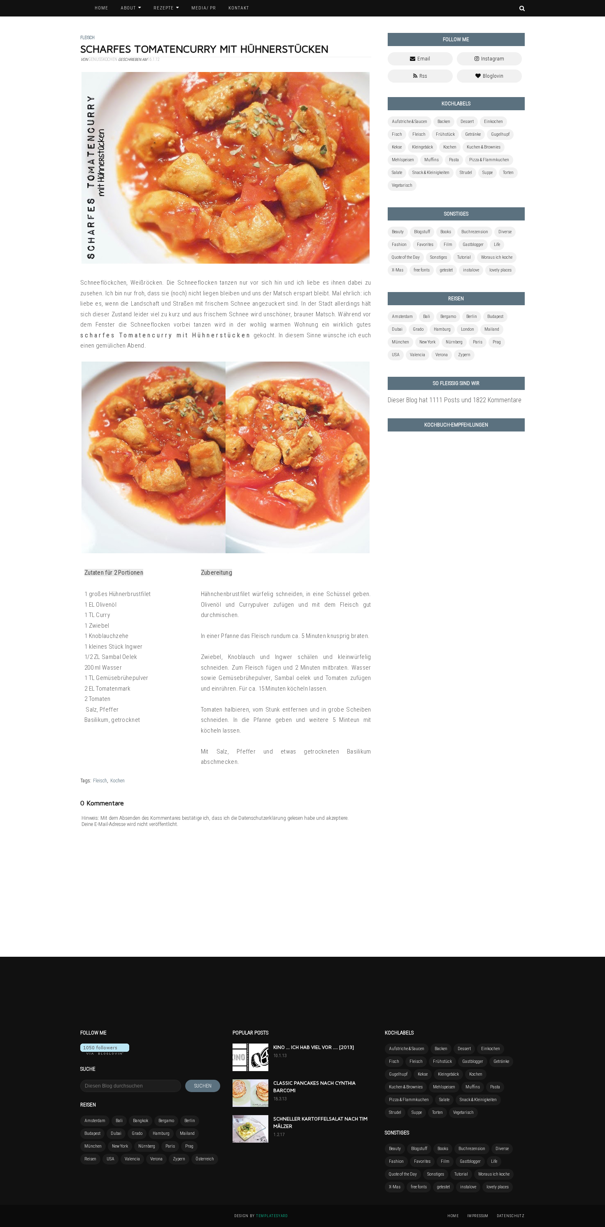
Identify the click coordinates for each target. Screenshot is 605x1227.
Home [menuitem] (101, 8)
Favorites (425, 244)
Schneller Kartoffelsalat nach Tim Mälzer (320, 1122)
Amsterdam (402, 316)
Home (453, 1216)
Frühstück (445, 134)
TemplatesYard (272, 1216)
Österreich (204, 1159)
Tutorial (464, 257)
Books (445, 231)
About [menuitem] (128, 8)
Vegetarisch (402, 185)
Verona (441, 354)
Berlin (471, 316)
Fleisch (100, 781)
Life (497, 244)
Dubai (397, 329)
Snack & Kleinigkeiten (430, 172)
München (400, 342)
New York (427, 342)
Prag (497, 342)
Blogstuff (422, 231)
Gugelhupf (500, 134)
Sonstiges (438, 257)
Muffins (431, 159)
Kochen (117, 781)
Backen (443, 121)
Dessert (467, 121)
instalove (471, 270)
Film (448, 244)
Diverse (505, 231)
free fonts (422, 270)
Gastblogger (473, 244)
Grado (418, 329)
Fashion (399, 244)
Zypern (464, 354)
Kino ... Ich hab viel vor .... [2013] (313, 1047)
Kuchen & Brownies (483, 147)
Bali (426, 316)
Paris (477, 342)
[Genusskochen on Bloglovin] (104, 1052)
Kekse (397, 147)
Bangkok (140, 1120)
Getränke (473, 134)
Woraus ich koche (496, 257)
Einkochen (493, 121)
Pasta (454, 159)
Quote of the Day (406, 257)
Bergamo (448, 316)
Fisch (397, 134)
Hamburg (442, 329)
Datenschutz (511, 1216)
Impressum (478, 1216)
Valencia (417, 354)
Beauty (398, 231)
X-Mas (397, 270)
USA (396, 354)
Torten (508, 172)
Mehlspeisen (403, 159)
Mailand (491, 329)
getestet (446, 270)
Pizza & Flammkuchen (489, 159)
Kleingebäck (422, 147)
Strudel (466, 172)
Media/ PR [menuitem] (203, 8)
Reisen (90, 1159)
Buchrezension (474, 231)
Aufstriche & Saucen (409, 121)
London (467, 329)
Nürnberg (454, 342)
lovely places (500, 270)
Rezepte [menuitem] (164, 8)
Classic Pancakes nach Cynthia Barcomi (314, 1086)
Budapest (495, 316)
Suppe (487, 172)
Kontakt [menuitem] (238, 8)
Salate (397, 172)
